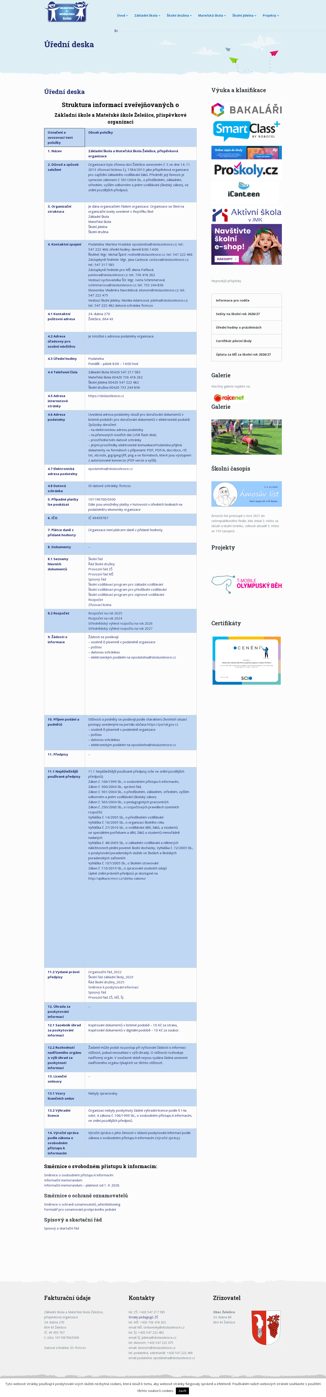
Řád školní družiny (101, 564)
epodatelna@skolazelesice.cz (154, 244)
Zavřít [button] (182, 1391)
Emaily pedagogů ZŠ (143, 1317)
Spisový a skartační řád (61, 1228)
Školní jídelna (242, 15)
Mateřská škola (210, 15)
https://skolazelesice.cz (106, 396)
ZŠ (110, 997)
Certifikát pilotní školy (234, 341)
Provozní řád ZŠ (100, 569)
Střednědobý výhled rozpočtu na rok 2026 (120, 623)
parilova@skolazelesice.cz (108, 275)
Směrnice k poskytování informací (113, 987)
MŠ (116, 997)
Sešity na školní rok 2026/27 (238, 314)
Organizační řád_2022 (105, 972)
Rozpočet (95, 599)
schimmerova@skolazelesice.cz (112, 285)
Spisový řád (97, 579)
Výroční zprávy (167, 1138)
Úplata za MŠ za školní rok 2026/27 (243, 354)
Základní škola (145, 15)
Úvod (121, 15)
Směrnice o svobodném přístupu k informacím (78, 1175)
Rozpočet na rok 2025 (105, 613)
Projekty (269, 15)
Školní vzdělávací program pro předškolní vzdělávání (127, 589)
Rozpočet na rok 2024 (105, 618)
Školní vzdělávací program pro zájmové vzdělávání (126, 594)
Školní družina (178, 15)
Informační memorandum (63, 1180)
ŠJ (122, 997)
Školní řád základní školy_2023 (111, 977)
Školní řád (95, 559)
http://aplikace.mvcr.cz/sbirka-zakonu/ (117, 878)
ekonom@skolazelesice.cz (158, 290)
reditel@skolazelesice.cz (146, 254)
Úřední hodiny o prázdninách (238, 327)
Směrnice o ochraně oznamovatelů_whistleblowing (82, 1204)
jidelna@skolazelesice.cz (168, 300)
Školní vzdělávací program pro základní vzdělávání (125, 584)
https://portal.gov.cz (162, 724)
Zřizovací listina (99, 604)
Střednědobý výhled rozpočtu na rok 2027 (120, 628)
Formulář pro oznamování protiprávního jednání (80, 1209)
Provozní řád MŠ (100, 574)
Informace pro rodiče (232, 300)
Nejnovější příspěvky (226, 281)
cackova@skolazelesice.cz (168, 259)
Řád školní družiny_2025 (106, 982)
